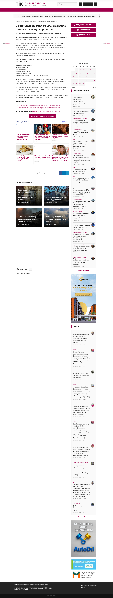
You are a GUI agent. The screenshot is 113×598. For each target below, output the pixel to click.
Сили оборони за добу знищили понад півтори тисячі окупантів (30, 16)
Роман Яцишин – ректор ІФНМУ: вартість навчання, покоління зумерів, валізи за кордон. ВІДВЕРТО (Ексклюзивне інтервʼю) (81, 451)
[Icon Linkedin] (88, 4)
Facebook (35, 111)
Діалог (76, 326)
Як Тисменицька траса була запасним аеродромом (80, 508)
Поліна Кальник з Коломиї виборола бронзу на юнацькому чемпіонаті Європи (81, 216)
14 (73, 77)
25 (87, 80)
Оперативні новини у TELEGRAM (42, 116)
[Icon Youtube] (95, 4)
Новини (27, 10)
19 (90, 77)
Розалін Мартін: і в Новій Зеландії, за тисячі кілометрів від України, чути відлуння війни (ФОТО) (80, 145)
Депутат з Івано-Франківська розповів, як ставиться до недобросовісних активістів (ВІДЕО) (81, 159)
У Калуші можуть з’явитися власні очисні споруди (81, 226)
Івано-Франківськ (77, 109)
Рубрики (36, 10)
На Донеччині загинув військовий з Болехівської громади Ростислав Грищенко (81, 261)
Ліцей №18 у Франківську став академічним (81, 112)
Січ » (94, 87)
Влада (74, 224)
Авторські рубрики (84, 10)
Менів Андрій (36, 173)
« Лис (73, 87)
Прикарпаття (46, 10)
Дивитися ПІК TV (85, 35)
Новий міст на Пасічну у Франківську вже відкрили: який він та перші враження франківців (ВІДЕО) (81, 191)
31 (83, 84)
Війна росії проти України (80, 95)
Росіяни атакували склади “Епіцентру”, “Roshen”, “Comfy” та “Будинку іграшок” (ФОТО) (81, 237)
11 (87, 73)
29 (76, 84)
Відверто (75, 445)
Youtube (49, 111)
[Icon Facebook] (80, 4)
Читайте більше (83, 270)
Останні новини (81, 90)
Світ (74, 139)
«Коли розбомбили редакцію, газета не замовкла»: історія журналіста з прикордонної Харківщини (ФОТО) (81, 470)
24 (83, 80)
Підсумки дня (85, 30)
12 (90, 73)
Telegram (57, 111)
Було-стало (76, 371)
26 (90, 80)
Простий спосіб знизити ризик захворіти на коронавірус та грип (39, 105)
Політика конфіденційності (89, 585)
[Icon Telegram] (91, 4)
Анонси (75, 404)
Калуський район (77, 211)
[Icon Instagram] (84, 4)
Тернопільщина (59, 10)
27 (94, 80)
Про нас (83, 587)
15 (76, 77)
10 (83, 73)
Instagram (42, 111)
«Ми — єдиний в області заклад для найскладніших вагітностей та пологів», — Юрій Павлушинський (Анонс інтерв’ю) (81, 410)
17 (83, 77)
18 (87, 77)
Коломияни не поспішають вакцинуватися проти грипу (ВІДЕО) (39, 108)
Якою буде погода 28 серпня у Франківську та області (72, 16)
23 (80, 80)
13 (94, 73)
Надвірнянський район (79, 245)
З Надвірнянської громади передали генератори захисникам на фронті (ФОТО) (81, 249)
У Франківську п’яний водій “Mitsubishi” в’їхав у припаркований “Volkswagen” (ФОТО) (81, 203)
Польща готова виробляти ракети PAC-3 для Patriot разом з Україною (81, 180)
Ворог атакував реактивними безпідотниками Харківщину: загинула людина (27, 195)
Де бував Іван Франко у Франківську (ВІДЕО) (80, 170)
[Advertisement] (40, 248)
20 (94, 77)
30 (80, 84)
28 (73, 84)
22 (76, 80)
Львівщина (71, 10)
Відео (74, 167)
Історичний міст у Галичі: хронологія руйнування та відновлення (81, 375)
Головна (19, 10)
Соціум (22, 21)
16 (80, 77)
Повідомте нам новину (85, 25)
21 (73, 80)
